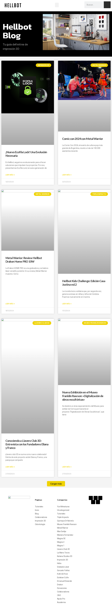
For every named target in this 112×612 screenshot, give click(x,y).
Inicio (37, 510)
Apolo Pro (61, 599)
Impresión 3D (40, 521)
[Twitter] (93, 502)
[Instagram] (96, 498)
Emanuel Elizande (64, 581)
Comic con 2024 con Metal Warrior (82, 138)
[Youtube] (100, 498)
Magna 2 (60, 542)
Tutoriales (39, 506)
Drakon (60, 584)
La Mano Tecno (63, 553)
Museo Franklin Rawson (67, 524)
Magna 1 (60, 545)
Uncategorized (63, 510)
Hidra (59, 563)
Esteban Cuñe (63, 577)
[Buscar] (107, 4)
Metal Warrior (62, 528)
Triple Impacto (63, 517)
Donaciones (62, 588)
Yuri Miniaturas (63, 506)
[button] (57, 5)
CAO (59, 595)
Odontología (40, 524)
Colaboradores (41, 517)
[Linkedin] (98, 502)
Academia (61, 602)
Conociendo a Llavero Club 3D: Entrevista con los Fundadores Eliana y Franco (26, 444)
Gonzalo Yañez (63, 570)
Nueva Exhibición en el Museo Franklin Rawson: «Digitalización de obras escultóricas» (82, 395)
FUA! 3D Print (62, 574)
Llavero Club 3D (63, 549)
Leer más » (10, 175)
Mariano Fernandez (65, 535)
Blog (37, 514)
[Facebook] (91, 498)
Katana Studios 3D (64, 556)
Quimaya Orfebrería (65, 521)
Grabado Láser (63, 567)
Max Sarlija (61, 531)
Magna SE (61, 538)
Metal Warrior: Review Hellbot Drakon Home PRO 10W (23, 259)
